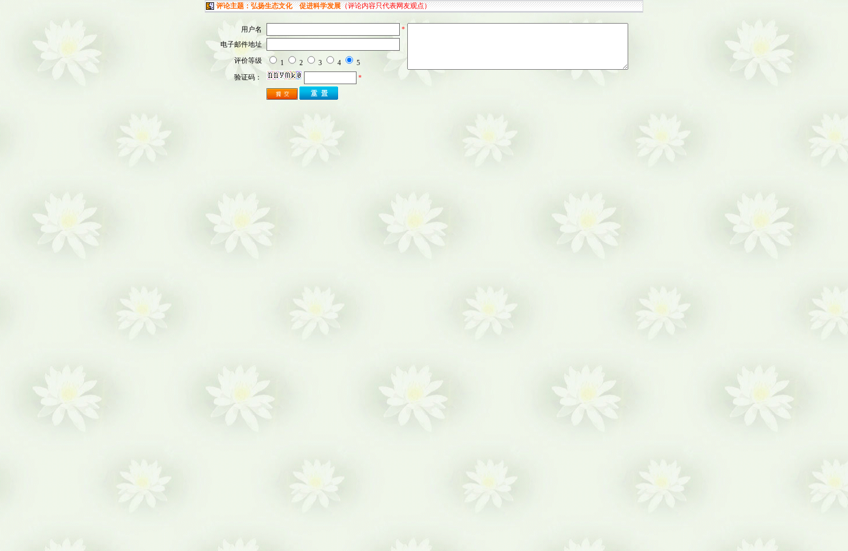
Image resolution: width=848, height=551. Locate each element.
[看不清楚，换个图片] (284, 78)
